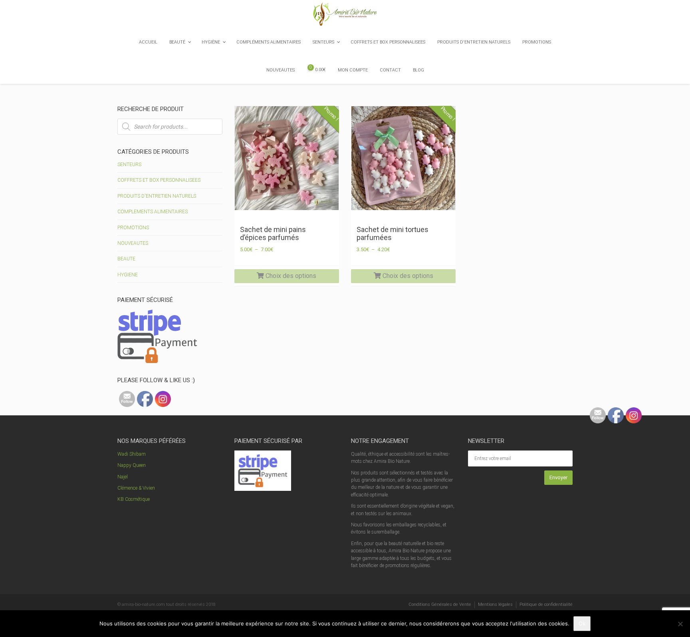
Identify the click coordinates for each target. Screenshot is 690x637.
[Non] (680, 624)
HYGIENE (127, 275)
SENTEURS (129, 164)
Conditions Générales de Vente (439, 604)
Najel (122, 477)
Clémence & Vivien (136, 488)
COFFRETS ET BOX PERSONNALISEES (158, 180)
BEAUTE (126, 259)
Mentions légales (495, 604)
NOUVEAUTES (132, 243)
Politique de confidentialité (546, 604)
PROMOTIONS (133, 227)
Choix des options (290, 276)
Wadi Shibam (131, 454)
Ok (582, 623)
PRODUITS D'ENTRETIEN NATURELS (156, 196)
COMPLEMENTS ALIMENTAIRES (152, 211)
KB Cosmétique (133, 499)
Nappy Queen (131, 465)
